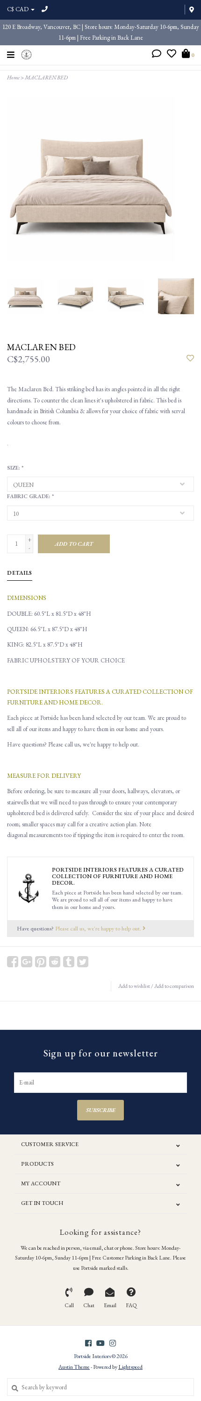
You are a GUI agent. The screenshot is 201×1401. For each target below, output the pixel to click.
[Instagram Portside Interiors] (113, 1343)
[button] (156, 55)
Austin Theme (74, 1367)
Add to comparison (174, 986)
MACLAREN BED (46, 77)
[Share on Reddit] (54, 961)
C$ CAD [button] (18, 9)
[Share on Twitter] (82, 961)
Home (13, 77)
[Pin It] (40, 961)
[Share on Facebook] (12, 961)
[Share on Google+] (26, 961)
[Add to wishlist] (190, 359)
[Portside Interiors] (26, 53)
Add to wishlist (134, 986)
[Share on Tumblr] (68, 961)
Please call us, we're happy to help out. (99, 928)
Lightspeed (130, 1367)
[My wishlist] (171, 55)
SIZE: (15, 468)
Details (19, 573)
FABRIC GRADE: (30, 496)
